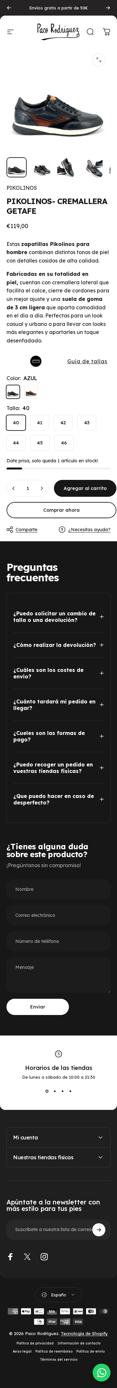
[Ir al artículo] (16, 167)
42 (63, 423)
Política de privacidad (35, 1343)
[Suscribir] (98, 1229)
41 (39, 423)
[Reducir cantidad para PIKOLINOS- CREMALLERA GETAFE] (13, 488)
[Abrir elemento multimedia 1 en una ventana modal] (98, 59)
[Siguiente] (108, 8)
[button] (58, 361)
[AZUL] (13, 391)
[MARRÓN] (31, 391)
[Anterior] (9, 8)
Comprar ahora (61, 510)
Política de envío (90, 1351)
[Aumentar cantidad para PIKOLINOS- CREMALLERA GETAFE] (41, 488)
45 (40, 443)
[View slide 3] (62, 1091)
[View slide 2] (54, 1091)
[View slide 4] (70, 1091)
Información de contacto (79, 1343)
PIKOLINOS (21, 188)
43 (86, 423)
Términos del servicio (58, 1359)
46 (64, 443)
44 (16, 443)
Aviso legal (22, 1351)
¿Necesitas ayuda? (89, 530)
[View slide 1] (47, 1091)
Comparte (26, 530)
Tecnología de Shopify (84, 1333)
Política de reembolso (53, 1351)
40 (16, 423)
